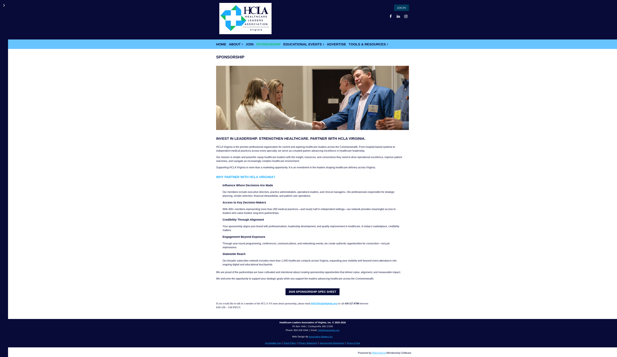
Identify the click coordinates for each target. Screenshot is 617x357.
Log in (401, 7)
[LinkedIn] (398, 16)
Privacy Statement (308, 343)
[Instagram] (406, 16)
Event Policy (290, 343)
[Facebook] (391, 16)
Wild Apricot (379, 353)
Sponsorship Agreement (332, 343)
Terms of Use (353, 343)
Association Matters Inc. (321, 336)
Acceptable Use (273, 343)
